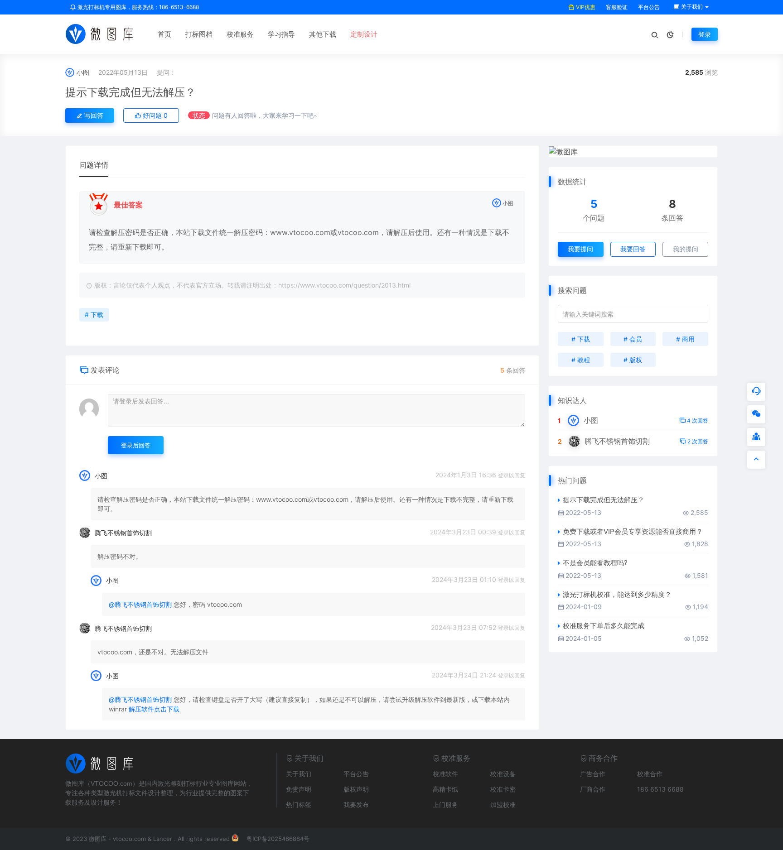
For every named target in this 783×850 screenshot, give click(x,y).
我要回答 (633, 249)
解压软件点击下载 (154, 709)
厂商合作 (592, 789)
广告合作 (592, 774)
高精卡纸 (445, 789)
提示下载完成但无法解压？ (130, 92)
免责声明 (298, 789)
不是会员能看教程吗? (595, 562)
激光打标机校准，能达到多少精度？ (617, 594)
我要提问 (580, 249)
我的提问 (685, 249)
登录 (704, 34)
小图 (83, 72)
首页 (164, 34)
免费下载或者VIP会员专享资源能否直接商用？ (633, 531)
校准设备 (503, 774)
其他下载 (322, 34)
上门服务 (445, 804)
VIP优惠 (585, 7)
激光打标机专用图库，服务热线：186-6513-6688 (137, 7)
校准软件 (445, 774)
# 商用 (685, 339)
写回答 (92, 115)
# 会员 (633, 339)
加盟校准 (503, 804)
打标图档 (199, 34)
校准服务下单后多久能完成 (603, 625)
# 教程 (580, 360)
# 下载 (94, 314)
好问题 (154, 115)
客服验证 (616, 7)
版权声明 (356, 789)
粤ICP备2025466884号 (277, 838)
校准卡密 (503, 789)
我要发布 (356, 804)
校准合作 (649, 774)
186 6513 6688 (660, 789)
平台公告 (648, 7)
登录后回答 (135, 445)
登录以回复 (511, 475)
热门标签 (298, 804)
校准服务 (240, 34)
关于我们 (298, 774)
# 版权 (633, 360)
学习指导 (281, 34)
